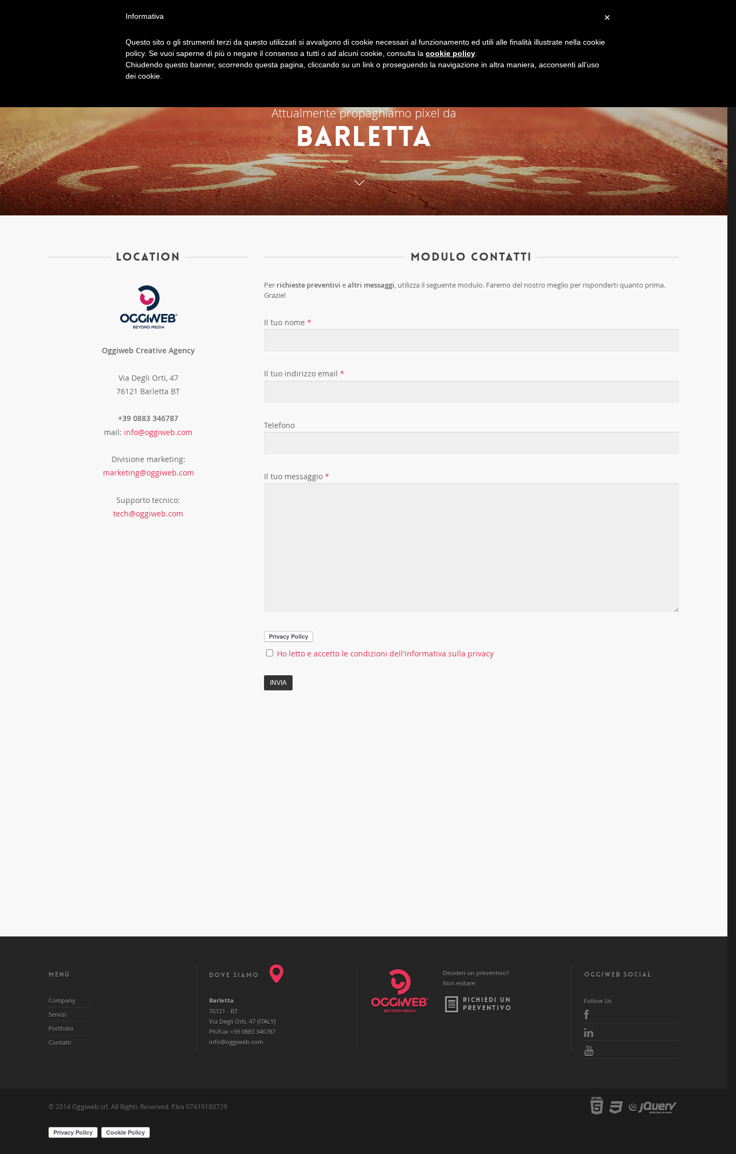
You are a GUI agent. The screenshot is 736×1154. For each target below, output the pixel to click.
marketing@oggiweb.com (148, 472)
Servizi (57, 1014)
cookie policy (450, 53)
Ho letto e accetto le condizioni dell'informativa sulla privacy (384, 653)
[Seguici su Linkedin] (631, 1031)
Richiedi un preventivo (487, 1004)
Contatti (59, 1042)
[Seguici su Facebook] (631, 1014)
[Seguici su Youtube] (631, 1049)
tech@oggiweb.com (148, 513)
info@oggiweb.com (158, 432)
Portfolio (60, 1028)
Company (61, 1000)
